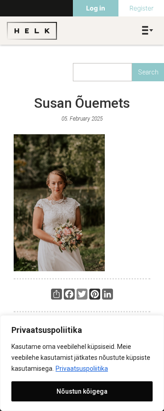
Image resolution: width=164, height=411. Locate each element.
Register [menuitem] (141, 8)
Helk (32, 30)
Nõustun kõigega (82, 391)
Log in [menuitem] (95, 8)
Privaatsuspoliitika (82, 368)
